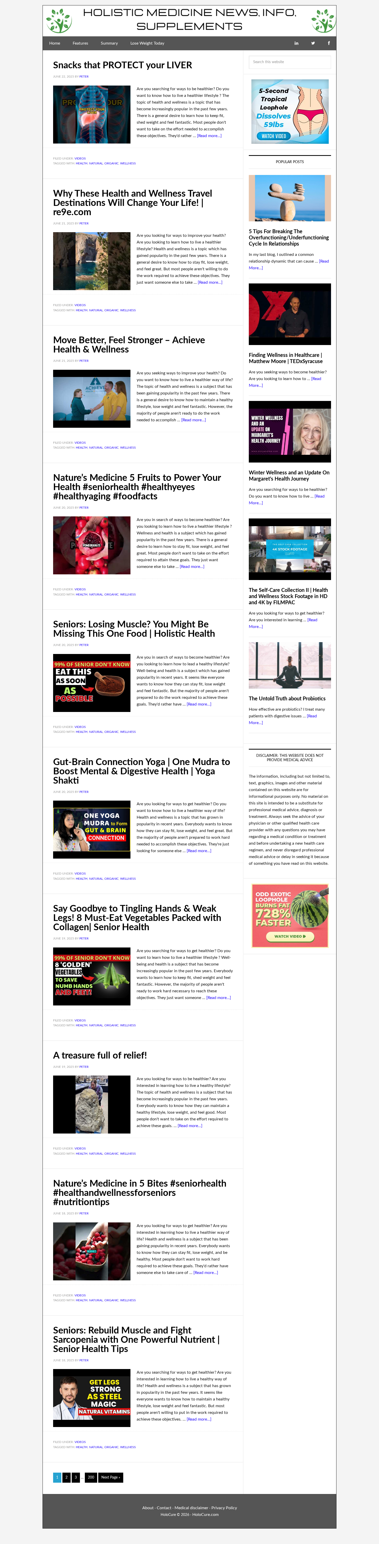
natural (96, 163)
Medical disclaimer (191, 1508)
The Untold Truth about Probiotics (287, 698)
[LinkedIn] (296, 43)
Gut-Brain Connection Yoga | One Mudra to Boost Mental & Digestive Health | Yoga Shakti (141, 771)
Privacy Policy (224, 1508)
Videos (80, 158)
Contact (164, 1508)
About (148, 1508)
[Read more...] (209, 136)
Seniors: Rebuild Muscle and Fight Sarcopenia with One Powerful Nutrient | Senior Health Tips (136, 1340)
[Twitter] (313, 43)
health (81, 163)
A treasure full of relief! (100, 1055)
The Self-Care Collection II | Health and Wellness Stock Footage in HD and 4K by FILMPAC (288, 596)
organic (111, 163)
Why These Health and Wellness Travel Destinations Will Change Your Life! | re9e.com (132, 203)
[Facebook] (329, 43)
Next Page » (110, 1477)
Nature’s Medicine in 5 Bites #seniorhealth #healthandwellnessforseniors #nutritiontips (139, 1193)
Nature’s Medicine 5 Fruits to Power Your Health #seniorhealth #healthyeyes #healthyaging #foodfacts (137, 487)
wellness (128, 163)
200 (91, 1477)
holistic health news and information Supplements (189, 20)
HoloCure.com (205, 1515)
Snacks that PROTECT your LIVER (122, 65)
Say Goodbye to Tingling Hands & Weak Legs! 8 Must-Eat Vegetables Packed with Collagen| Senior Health (137, 918)
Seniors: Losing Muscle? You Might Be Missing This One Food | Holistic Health (134, 629)
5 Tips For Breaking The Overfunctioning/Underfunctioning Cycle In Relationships (289, 238)
